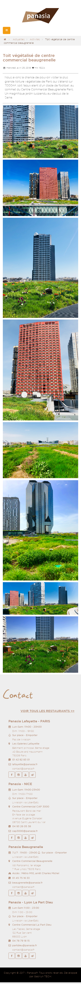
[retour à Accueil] (5, 39)
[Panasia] (40, 16)
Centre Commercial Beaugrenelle (32, 861)
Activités (35, 39)
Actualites (18, 39)
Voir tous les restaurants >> (47, 711)
